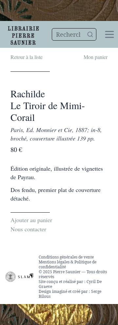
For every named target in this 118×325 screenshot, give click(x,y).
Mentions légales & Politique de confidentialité (67, 264)
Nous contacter (28, 229)
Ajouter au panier (31, 220)
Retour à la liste (26, 56)
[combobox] (74, 34)
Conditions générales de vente (66, 257)
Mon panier (96, 56)
